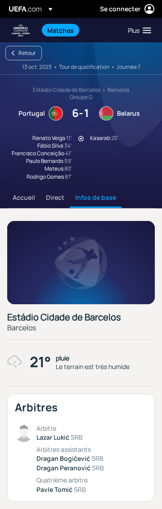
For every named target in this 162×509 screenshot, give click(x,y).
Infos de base (95, 197)
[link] (60, 30)
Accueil (24, 197)
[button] (137, 30)
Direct (55, 197)
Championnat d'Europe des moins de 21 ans (20, 30)
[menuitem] (79, 30)
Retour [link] (27, 53)
